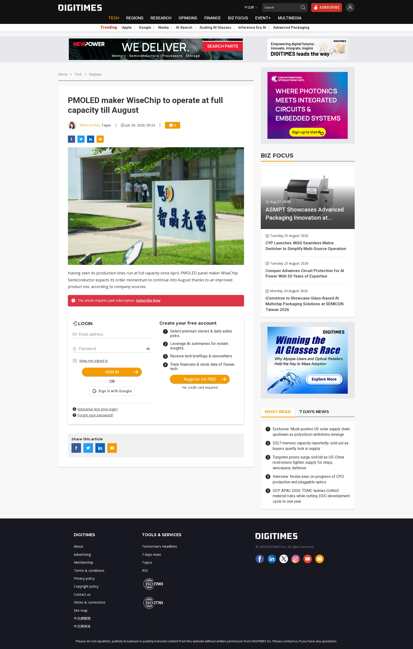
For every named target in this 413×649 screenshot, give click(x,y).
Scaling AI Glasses (215, 27)
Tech (78, 74)
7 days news (151, 554)
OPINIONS (188, 18)
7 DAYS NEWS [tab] (314, 411)
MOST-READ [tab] (278, 411)
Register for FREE (200, 379)
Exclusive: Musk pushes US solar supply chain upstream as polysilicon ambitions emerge (311, 431)
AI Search (184, 27)
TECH (113, 18)
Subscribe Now (148, 300)
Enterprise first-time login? (97, 409)
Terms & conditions (89, 570)
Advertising (82, 554)
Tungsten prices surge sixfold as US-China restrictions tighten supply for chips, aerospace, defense (308, 462)
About (78, 546)
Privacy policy (84, 578)
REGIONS (134, 18)
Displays (95, 74)
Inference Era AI (252, 27)
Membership (83, 562)
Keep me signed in (93, 360)
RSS (145, 570)
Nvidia (163, 27)
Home (62, 74)
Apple (127, 27)
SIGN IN (112, 372)
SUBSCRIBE (330, 7)
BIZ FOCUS (238, 18)
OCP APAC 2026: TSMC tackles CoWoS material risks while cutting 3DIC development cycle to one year (311, 496)
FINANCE (212, 18)
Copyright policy (86, 586)
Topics (147, 562)
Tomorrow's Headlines (159, 546)
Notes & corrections (89, 602)
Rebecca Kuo (89, 125)
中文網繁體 (82, 618)
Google (145, 27)
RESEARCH (161, 18)
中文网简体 (82, 626)
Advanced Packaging (291, 27)
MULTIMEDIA (289, 18)
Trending (108, 27)
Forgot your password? (95, 415)
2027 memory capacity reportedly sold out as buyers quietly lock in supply (310, 446)
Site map (80, 610)
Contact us (82, 594)
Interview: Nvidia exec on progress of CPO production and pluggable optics (308, 479)
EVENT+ (263, 18)
